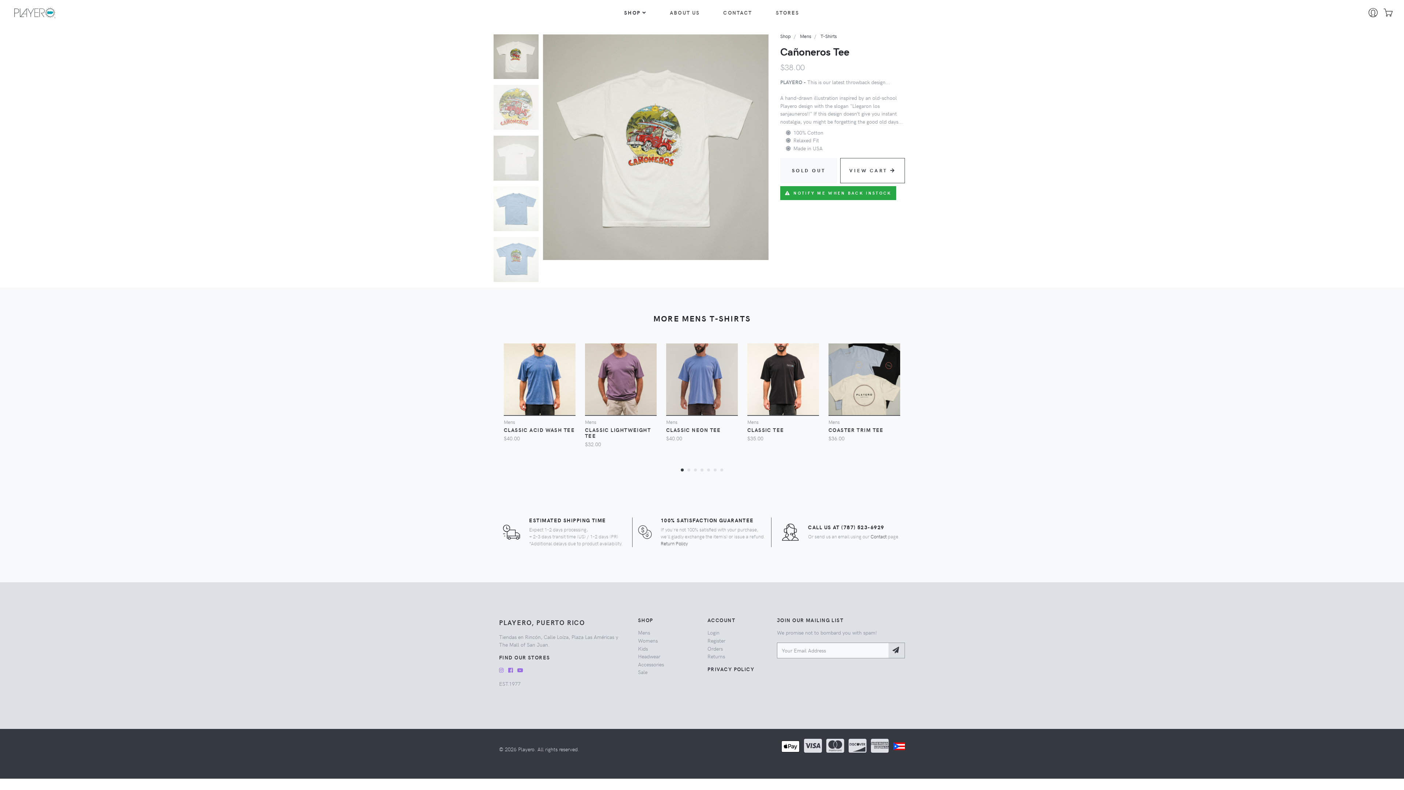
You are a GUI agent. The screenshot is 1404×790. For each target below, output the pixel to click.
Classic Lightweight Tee (618, 432)
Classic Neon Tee (693, 429)
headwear (649, 656)
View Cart (868, 170)
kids (643, 648)
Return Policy (674, 543)
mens (805, 36)
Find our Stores (524, 657)
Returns (716, 656)
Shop (632, 12)
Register (716, 640)
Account (721, 620)
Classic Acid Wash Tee (539, 429)
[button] (682, 470)
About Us (685, 12)
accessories (651, 664)
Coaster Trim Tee (856, 429)
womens (648, 640)
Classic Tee (765, 429)
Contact (737, 12)
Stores (788, 12)
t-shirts (828, 36)
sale (643, 672)
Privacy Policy (730, 669)
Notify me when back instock (842, 193)
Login (713, 632)
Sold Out (809, 170)
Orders (715, 648)
